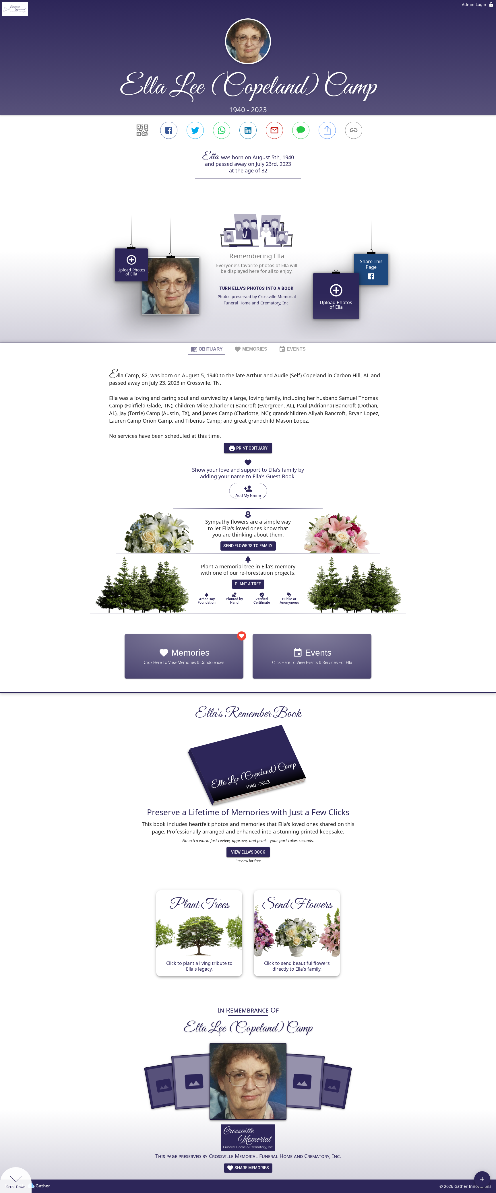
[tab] (206, 349)
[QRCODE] (142, 130)
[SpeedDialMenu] (482, 1179)
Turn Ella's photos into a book (257, 288)
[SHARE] (327, 130)
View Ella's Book (248, 852)
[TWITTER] (195, 130)
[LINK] (353, 130)
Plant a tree (248, 584)
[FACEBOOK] (168, 130)
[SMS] (300, 130)
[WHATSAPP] (221, 130)
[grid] (248, 270)
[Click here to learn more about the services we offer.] (248, 1138)
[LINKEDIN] (248, 130)
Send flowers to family (247, 545)
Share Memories (251, 1167)
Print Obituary (251, 448)
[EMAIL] (274, 130)
